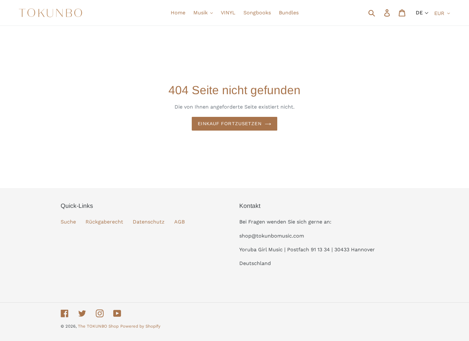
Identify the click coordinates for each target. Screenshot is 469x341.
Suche (68, 222)
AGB (179, 222)
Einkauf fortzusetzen (229, 123)
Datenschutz (149, 222)
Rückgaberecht (104, 222)
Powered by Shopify (140, 326)
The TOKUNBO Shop (98, 326)
